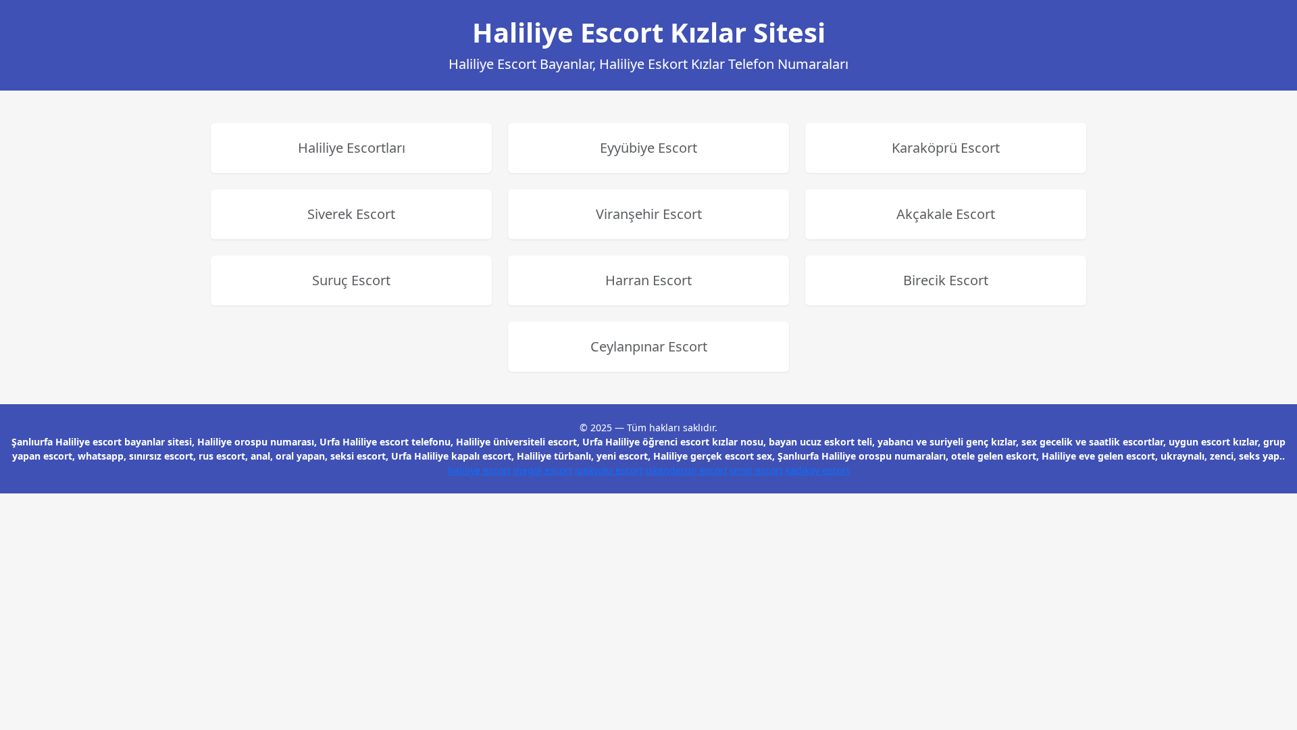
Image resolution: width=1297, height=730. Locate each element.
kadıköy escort (818, 470)
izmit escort (756, 470)
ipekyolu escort (609, 470)
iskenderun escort (687, 470)
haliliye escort (479, 470)
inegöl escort (542, 470)
